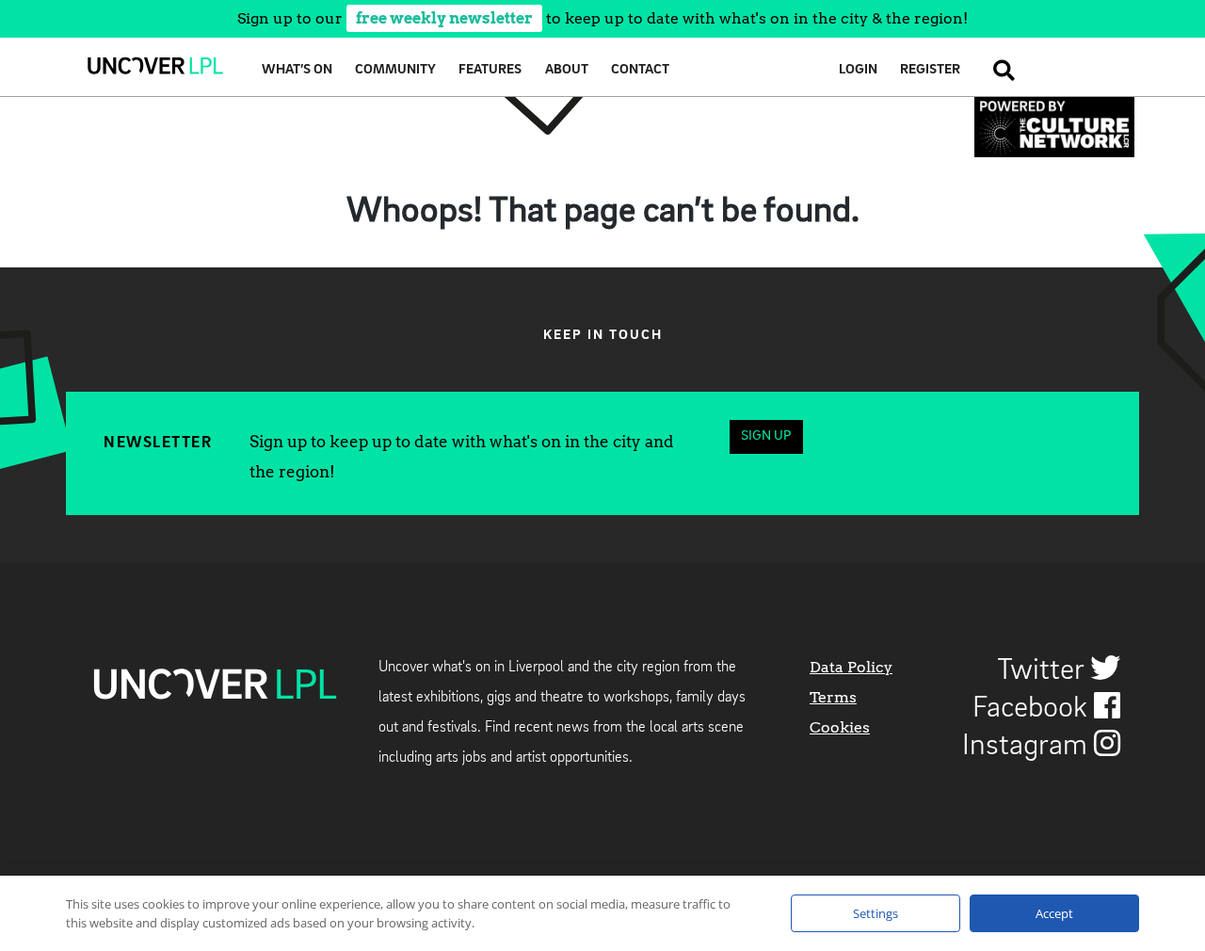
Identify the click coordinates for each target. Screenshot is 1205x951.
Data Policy (851, 667)
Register (930, 70)
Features (490, 70)
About (566, 70)
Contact (640, 70)
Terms (833, 697)
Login (858, 70)
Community (395, 70)
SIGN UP (766, 436)
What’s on (297, 70)
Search (998, 70)
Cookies (840, 727)
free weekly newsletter (444, 18)
